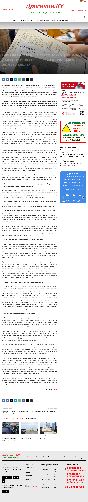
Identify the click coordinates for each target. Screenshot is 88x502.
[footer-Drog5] (75, 481)
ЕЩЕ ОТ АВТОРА (31, 418)
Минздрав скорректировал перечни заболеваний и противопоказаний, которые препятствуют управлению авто (9, 438)
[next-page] (6, 445)
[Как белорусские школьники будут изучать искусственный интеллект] (48, 428)
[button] (80, 17)
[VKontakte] (14, 477)
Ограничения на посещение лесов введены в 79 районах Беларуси (15, 412)
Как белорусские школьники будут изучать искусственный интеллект (47, 436)
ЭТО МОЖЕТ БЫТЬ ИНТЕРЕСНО (13, 418)
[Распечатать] (31, 79)
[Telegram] (15, 79)
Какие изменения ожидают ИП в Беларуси (44, 411)
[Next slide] (83, 197)
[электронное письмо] (27, 79)
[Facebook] (7, 79)
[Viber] (23, 79)
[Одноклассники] (3, 481)
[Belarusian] (81, 1)
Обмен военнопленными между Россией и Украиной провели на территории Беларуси (29, 436)
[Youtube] (17, 477)
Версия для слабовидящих (78, 10)
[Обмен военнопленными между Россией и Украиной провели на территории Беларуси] (29, 428)
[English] (83, 1)
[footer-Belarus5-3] (75, 469)
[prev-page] (3, 445)
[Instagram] (6, 477)
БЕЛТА (55, 389)
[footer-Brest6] (75, 475)
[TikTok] (10, 477)
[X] (11, 79)
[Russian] (85, 1)
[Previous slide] (63, 197)
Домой (4, 25)
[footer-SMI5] (75, 487)
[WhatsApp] (19, 79)
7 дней (9, 25)
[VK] (3, 79)
